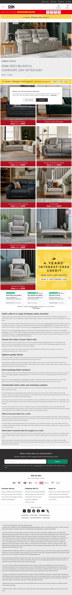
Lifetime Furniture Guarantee (33, 492)
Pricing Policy (25, 517)
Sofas (13, 21)
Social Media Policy (44, 515)
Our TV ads (57, 492)
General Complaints (16, 494)
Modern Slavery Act (54, 494)
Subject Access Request (8, 499)
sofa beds (16, 379)
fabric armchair (24, 374)
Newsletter (35, 499)
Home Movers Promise (7, 497)
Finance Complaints (16, 492)
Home (2, 21)
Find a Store (28, 497)
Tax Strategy (52, 497)
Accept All (42, 99)
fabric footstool (13, 374)
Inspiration (28, 499)
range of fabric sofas (18, 330)
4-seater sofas (46, 325)
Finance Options (39, 494)
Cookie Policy (25, 515)
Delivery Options (30, 494)
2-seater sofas (48, 323)
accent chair (52, 374)
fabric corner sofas (29, 332)
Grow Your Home (37, 497)
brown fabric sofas (53, 344)
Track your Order (30, 502)
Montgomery (5, 332)
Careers (58, 497)
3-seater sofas (36, 327)
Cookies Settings (29, 99)
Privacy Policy (34, 515)
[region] (36, 96)
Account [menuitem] (58, 8)
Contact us (4, 492)
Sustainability (64, 494)
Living (7, 21)
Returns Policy (18, 497)
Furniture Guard (6, 494)
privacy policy (39, 465)
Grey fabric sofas (47, 342)
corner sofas (25, 379)
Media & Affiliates (66, 497)
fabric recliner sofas (23, 334)
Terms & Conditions (35, 517)
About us (51, 492)
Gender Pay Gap (65, 492)
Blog (43, 492)
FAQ (9, 492)
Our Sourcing (52, 499)
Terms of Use (46, 517)
